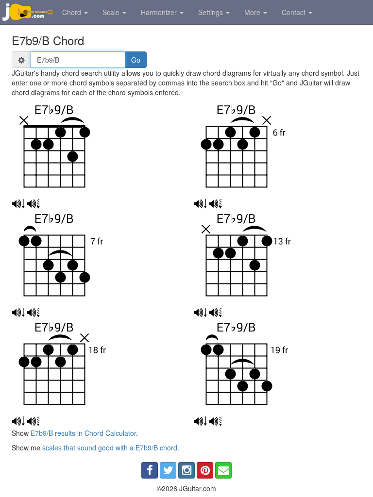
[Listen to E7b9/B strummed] (18, 204)
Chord (72, 12)
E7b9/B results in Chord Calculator (83, 433)
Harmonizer (160, 12)
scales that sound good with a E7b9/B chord (109, 447)
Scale (111, 12)
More (253, 12)
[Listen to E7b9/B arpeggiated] (33, 204)
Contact (294, 12)
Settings (211, 12)
